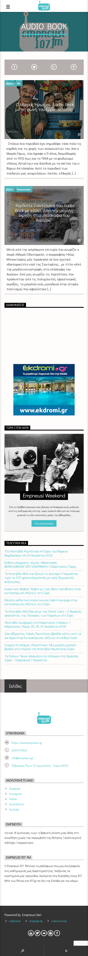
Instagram (15, 794)
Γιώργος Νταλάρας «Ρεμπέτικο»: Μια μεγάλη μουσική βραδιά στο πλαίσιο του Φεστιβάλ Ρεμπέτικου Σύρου (40, 647)
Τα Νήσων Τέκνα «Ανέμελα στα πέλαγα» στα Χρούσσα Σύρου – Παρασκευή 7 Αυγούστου (41, 658)
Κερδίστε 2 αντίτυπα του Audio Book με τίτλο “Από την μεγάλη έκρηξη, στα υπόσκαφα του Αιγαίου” (45, 212)
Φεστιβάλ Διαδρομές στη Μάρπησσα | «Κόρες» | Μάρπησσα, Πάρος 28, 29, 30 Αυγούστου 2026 (37, 624)
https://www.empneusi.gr (26, 743)
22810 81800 (19, 750)
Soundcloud (16, 804)
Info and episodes (44, 523)
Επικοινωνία (59, 921)
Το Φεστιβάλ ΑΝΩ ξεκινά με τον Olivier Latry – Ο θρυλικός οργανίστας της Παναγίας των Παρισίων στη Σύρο (43, 613)
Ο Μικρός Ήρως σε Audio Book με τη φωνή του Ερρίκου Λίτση (44, 107)
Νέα (19, 83)
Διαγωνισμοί (24, 189)
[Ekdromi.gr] (44, 389)
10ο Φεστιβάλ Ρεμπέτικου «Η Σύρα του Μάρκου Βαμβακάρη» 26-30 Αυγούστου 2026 (36, 553)
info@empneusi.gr (22, 758)
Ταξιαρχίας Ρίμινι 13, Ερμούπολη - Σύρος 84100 (40, 766)
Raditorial (14, 921)
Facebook (14, 789)
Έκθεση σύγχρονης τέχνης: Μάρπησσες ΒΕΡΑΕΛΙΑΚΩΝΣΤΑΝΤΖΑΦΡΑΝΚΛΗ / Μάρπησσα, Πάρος (41, 564)
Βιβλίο (9, 83)
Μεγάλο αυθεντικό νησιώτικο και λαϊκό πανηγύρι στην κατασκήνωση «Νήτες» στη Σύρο (41, 602)
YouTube (14, 809)
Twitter (13, 799)
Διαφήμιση (36, 921)
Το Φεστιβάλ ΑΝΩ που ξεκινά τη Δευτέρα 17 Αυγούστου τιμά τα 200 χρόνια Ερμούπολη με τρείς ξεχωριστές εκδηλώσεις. (41, 578)
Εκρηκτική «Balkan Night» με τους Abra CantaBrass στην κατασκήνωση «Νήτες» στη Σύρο (43, 591)
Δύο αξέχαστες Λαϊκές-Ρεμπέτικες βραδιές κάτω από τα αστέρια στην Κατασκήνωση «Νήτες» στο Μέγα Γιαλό (43, 635)
